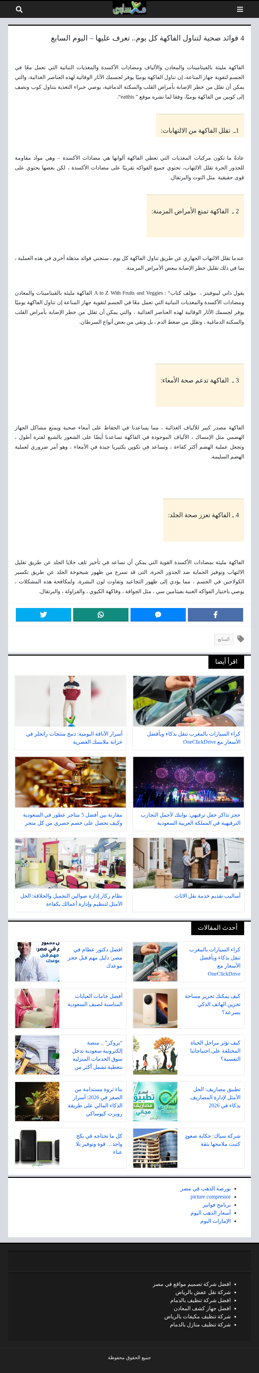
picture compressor (211, 1196)
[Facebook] (215, 615)
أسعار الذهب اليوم (211, 1213)
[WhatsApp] (100, 615)
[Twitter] (43, 615)
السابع (224, 639)
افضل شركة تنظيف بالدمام (200, 1300)
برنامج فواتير (217, 1205)
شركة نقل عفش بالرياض (203, 1292)
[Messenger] (158, 615)
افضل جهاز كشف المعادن (202, 1308)
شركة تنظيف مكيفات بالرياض (197, 1316)
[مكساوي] (129, 8)
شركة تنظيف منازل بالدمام (200, 1324)
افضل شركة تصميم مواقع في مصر (192, 1284)
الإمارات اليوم (215, 1221)
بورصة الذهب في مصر (205, 1188)
